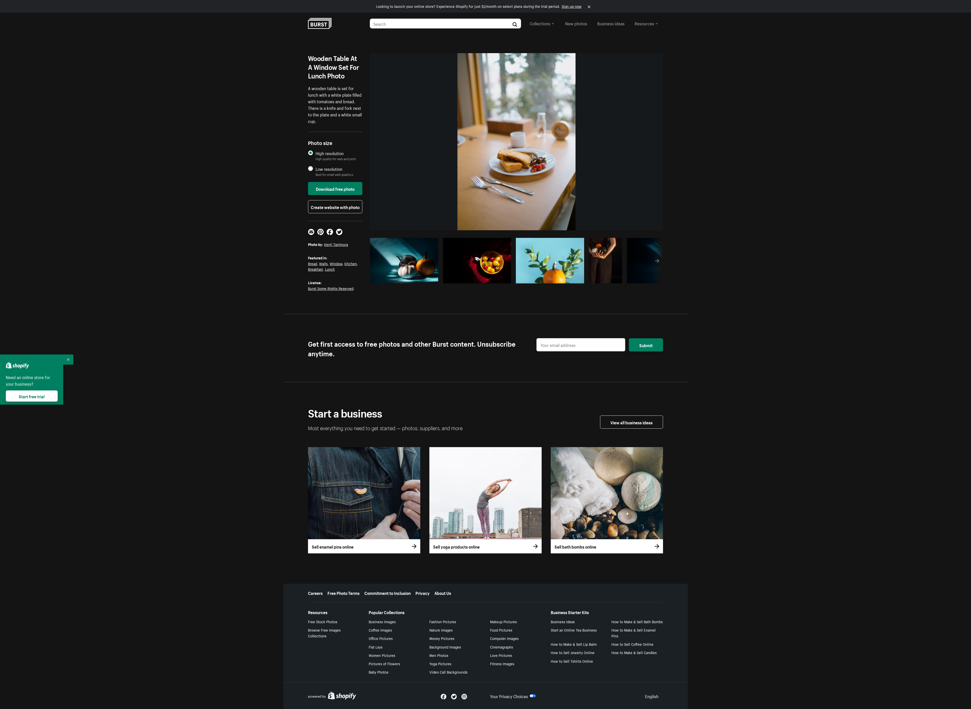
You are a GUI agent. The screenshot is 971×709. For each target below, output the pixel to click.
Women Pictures (382, 655)
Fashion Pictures (442, 621)
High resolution (330, 153)
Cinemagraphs (501, 647)
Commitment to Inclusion (387, 592)
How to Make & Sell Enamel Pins (633, 632)
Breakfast (315, 269)
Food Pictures (501, 630)
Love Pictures (501, 655)
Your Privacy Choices (509, 696)
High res (403, 278)
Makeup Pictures (503, 621)
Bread (312, 263)
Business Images (382, 621)
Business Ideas (563, 621)
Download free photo (335, 188)
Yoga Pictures (440, 663)
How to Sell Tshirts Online (572, 661)
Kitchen (350, 263)
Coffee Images (380, 630)
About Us (442, 592)
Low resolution (329, 169)
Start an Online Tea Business (574, 630)
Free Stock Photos (322, 621)
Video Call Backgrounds (448, 672)
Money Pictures (441, 638)
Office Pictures (381, 638)
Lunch (330, 269)
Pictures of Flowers (384, 663)
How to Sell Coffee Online (632, 644)
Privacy (422, 592)
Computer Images (504, 638)
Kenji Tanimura (336, 244)
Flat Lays (376, 647)
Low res (423, 278)
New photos (576, 23)
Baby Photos (378, 672)
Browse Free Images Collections (324, 632)
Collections (540, 23)
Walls (323, 263)
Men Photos (438, 655)
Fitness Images (502, 663)
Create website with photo (335, 206)
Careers (315, 592)
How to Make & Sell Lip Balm (574, 644)
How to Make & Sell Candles (634, 652)
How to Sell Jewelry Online (572, 652)
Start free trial (32, 396)
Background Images (445, 647)
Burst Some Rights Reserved (331, 288)
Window (336, 263)
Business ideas (611, 23)
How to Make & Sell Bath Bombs (637, 621)
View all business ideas (631, 422)
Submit (646, 345)
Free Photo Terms (343, 592)
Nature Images (441, 630)
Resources (644, 23)
